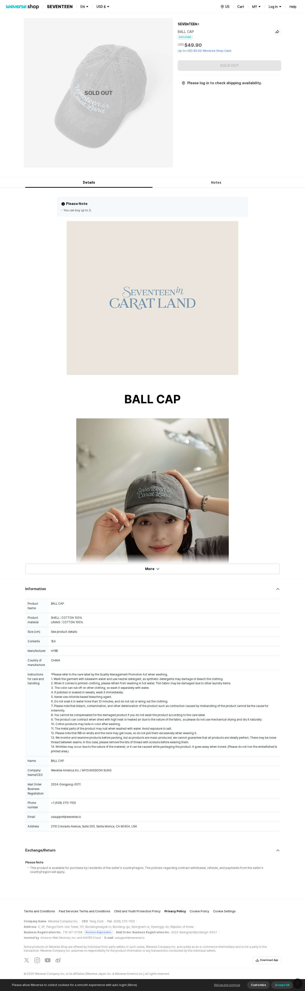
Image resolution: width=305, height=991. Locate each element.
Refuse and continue (227, 985)
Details (89, 182)
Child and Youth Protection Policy (137, 911)
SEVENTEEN (187, 24)
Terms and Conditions (39, 911)
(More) (132, 985)
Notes (216, 182)
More (149, 569)
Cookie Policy (199, 911)
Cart (240, 7)
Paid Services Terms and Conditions (84, 911)
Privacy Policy (175, 911)
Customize (258, 985)
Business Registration (98, 932)
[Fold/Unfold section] (152, 589)
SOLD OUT (229, 65)
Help (293, 7)
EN (83, 7)
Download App (269, 960)
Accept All (282, 985)
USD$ (101, 7)
